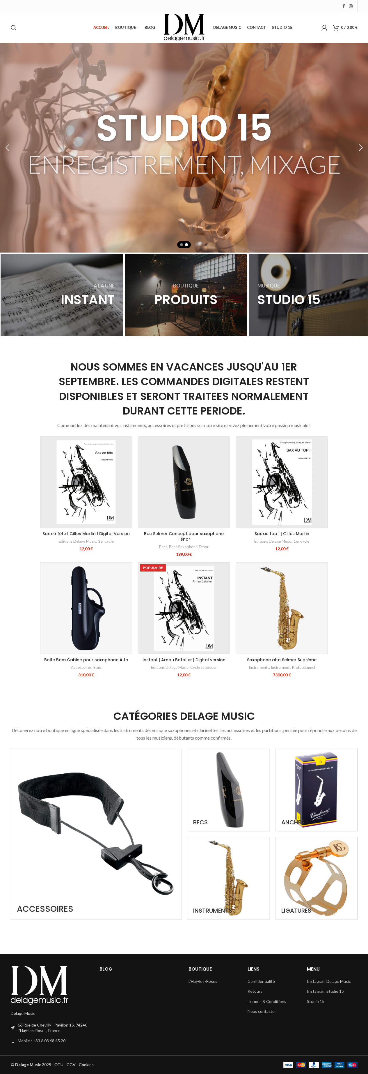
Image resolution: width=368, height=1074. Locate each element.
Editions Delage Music (77, 541)
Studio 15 (315, 1001)
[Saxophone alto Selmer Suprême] (282, 608)
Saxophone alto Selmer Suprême (282, 660)
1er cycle (106, 541)
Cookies (86, 1064)
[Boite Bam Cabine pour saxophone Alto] (86, 608)
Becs (163, 546)
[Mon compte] (324, 27)
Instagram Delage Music (329, 981)
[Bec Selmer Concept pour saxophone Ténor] (184, 482)
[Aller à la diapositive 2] (186, 244)
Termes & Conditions (267, 1001)
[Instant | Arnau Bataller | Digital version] (184, 608)
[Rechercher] (13, 27)
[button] (7, 147)
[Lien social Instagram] (350, 6)
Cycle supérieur (203, 667)
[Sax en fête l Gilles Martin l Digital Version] (86, 482)
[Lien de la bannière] (62, 295)
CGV (71, 1064)
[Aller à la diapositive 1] (181, 244)
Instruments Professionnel (293, 667)
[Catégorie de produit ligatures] (316, 878)
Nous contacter (262, 1011)
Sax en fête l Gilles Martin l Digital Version (86, 534)
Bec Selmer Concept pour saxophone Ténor (184, 536)
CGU (58, 1064)
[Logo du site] (184, 26)
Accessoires (81, 667)
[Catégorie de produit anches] (316, 790)
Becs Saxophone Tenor (189, 546)
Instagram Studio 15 (325, 991)
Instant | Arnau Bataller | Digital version (184, 660)
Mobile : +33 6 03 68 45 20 (41, 1040)
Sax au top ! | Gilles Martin (282, 534)
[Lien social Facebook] (343, 6)
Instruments (259, 667)
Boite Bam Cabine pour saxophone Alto (86, 660)
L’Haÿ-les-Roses (203, 981)
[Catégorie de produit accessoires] (96, 834)
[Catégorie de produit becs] (228, 790)
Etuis (97, 667)
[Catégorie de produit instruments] (228, 878)
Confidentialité (261, 981)
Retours (255, 991)
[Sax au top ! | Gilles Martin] (282, 482)
